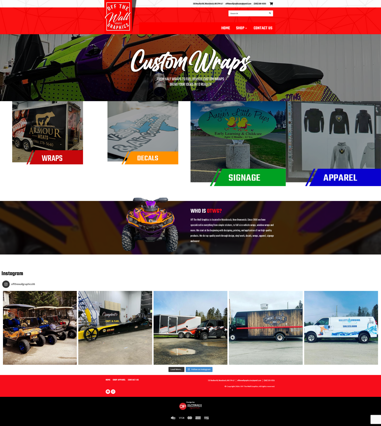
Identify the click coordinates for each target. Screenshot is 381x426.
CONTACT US (263, 28)
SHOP (240, 28)
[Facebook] (108, 391)
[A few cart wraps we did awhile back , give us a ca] (40, 328)
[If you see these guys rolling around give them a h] (341, 328)
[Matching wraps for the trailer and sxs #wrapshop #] (190, 328)
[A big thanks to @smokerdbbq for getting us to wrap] (266, 328)
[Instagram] (113, 391)
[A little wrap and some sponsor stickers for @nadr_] (115, 328)
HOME (225, 28)
